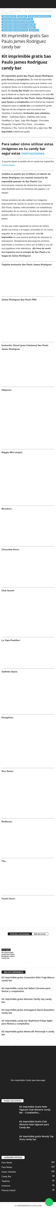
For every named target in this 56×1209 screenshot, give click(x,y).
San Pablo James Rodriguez (39, 16)
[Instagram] (28, 1086)
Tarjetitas (6, 1181)
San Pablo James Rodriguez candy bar (17, 19)
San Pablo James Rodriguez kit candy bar (18, 25)
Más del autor (40, 934)
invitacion (6, 1186)
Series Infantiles (9, 1172)
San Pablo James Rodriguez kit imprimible (19, 27)
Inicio (4, 11)
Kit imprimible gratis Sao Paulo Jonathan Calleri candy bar (8, 955)
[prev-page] (26, 963)
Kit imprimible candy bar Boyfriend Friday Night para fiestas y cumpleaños (27, 1022)
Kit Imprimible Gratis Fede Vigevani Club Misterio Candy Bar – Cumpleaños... (35, 1109)
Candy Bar (6, 1176)
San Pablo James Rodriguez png (15, 30)
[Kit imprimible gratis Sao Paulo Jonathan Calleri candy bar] (10, 945)
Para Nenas (7, 1167)
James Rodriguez (15, 11)
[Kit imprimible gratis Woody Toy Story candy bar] (9, 1140)
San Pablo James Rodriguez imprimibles (18, 22)
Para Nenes (7, 1162)
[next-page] (7, 1041)
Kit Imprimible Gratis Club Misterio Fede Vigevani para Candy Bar (34, 1124)
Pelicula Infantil (8, 1190)
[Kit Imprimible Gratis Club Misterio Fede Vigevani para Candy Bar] (9, 1126)
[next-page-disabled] (30, 963)
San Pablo (22, 16)
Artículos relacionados (19, 934)
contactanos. (9, 165)
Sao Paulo (34, 30)
